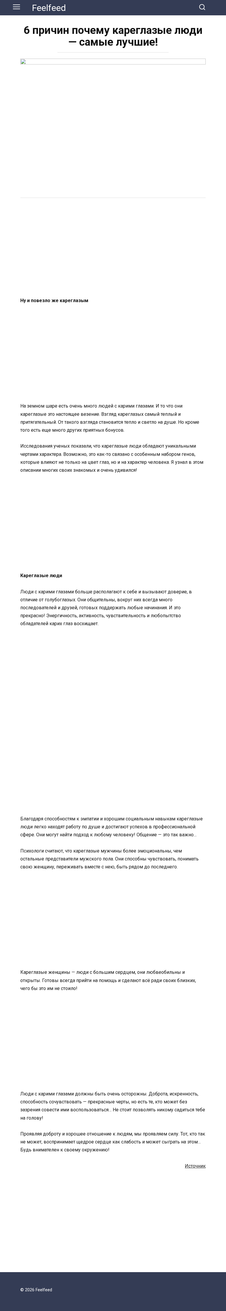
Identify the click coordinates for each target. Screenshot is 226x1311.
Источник (195, 1166)
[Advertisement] (113, 248)
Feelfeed (49, 8)
